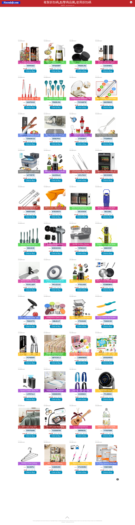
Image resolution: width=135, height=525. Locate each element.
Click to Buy (30, 71)
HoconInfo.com (11, 2)
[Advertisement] (67, 23)
